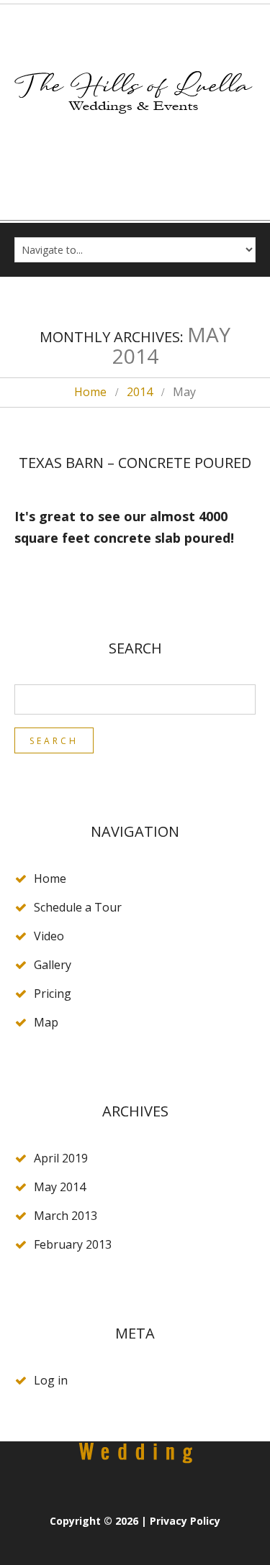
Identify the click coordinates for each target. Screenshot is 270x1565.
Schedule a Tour (78, 907)
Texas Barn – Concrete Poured (135, 462)
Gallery (52, 965)
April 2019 (61, 1158)
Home (90, 392)
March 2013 (65, 1216)
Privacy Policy (185, 1521)
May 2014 (60, 1187)
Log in (51, 1380)
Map (46, 1022)
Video (49, 936)
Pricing (52, 993)
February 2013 (73, 1244)
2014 (140, 392)
